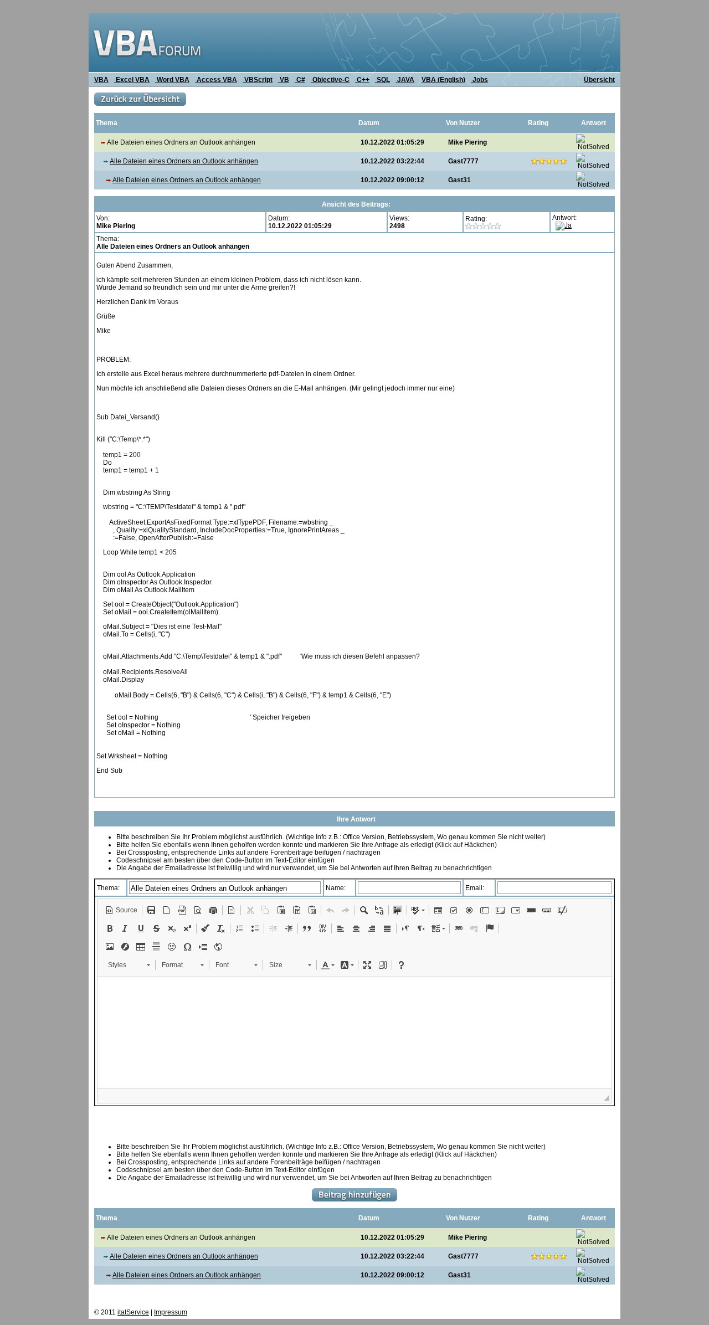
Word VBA (172, 80)
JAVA (404, 80)
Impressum (170, 1312)
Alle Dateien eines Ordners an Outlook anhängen (184, 161)
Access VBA (216, 80)
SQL (382, 80)
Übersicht (599, 80)
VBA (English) (443, 80)
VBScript (258, 80)
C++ (362, 80)
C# (300, 80)
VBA (101, 80)
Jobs (479, 80)
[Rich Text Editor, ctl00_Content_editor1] (354, 1032)
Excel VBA (132, 80)
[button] (121, 910)
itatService (133, 1312)
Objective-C (330, 80)
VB (283, 80)
